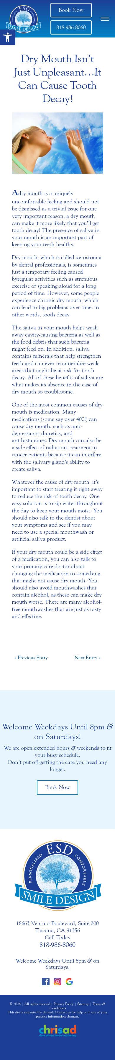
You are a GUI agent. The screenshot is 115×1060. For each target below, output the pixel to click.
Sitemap (83, 1004)
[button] (7, 37)
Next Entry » (88, 657)
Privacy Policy (64, 1004)
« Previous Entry (31, 657)
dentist (72, 518)
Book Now (71, 10)
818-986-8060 (71, 27)
